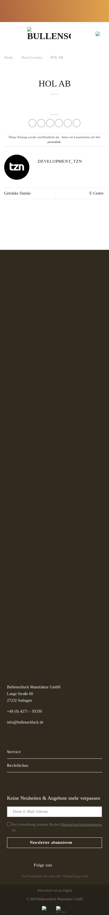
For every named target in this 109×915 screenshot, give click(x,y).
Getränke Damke (17, 193)
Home (8, 57)
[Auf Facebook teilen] (41, 123)
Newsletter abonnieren (51, 842)
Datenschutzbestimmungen (81, 824)
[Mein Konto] (89, 33)
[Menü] (11, 33)
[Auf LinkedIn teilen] (77, 123)
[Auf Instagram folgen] (70, 865)
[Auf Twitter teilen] (50, 123)
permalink (54, 141)
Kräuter (58, 8)
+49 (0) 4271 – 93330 (24, 711)
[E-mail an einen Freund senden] (59, 123)
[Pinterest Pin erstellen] (68, 123)
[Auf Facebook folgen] (60, 865)
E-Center (97, 193)
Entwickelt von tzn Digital (54, 890)
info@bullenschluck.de (25, 722)
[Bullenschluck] (49, 33)
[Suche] (79, 33)
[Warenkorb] (99, 34)
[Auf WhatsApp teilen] (33, 123)
